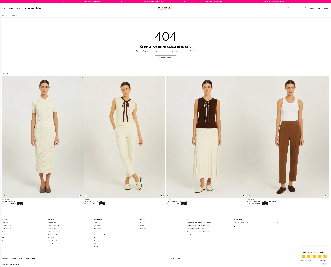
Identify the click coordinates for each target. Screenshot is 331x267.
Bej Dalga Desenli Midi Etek (9, 201)
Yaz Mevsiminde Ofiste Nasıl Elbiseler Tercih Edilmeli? (198, 222)
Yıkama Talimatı (52, 243)
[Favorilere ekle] (82, 77)
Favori (312, 8)
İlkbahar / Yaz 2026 (6, 222)
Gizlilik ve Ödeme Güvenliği (54, 234)
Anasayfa (96, 222)
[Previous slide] (325, 73)
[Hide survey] (326, 249)
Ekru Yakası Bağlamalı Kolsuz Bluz (93, 201)
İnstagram (5, 258)
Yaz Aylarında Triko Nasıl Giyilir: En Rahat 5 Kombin (197, 225)
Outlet (3, 240)
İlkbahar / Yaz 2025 (6, 228)
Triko (3, 237)
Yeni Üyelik (142, 222)
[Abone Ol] (277, 222)
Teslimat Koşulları (52, 222)
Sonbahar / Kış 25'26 (7, 225)
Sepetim (96, 240)
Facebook (14, 258)
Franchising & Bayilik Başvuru (101, 234)
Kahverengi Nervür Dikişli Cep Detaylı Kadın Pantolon (261, 201)
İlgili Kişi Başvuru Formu (53, 240)
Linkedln (26, 258)
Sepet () (326, 8)
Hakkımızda (97, 225)
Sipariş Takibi (143, 228)
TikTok (20, 258)
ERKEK (11, 8)
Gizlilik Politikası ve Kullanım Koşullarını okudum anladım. (249, 226)
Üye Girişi (142, 225)
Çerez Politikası (51, 237)
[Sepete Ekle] (4, 196)
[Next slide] (328, 73)
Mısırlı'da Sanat (97, 237)
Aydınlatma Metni (52, 228)
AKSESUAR (18, 8)
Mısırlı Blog (96, 246)
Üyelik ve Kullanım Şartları (54, 225)
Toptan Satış (97, 231)
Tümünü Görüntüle (190, 234)
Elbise (3, 234)
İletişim (96, 243)
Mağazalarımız (97, 228)
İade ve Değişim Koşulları (54, 231)
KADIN (4, 8)
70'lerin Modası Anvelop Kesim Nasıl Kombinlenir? (197, 231)
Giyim (3, 231)
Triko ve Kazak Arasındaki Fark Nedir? (195, 228)
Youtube (32, 258)
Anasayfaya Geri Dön (165, 57)
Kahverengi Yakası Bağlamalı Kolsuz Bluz (176, 201)
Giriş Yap (318, 8)
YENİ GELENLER (29, 8)
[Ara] (305, 8)
